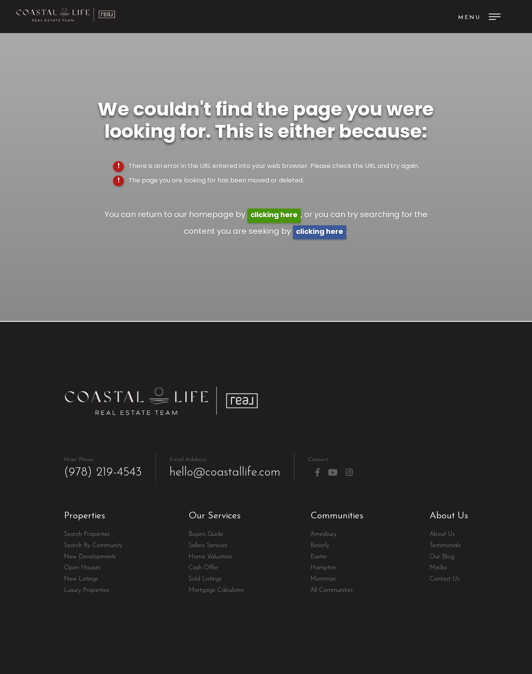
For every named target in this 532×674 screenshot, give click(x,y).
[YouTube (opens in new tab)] (333, 472)
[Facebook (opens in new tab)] (317, 472)
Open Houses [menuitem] (82, 568)
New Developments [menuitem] (90, 557)
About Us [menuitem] (442, 534)
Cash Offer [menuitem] (203, 568)
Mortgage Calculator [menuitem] (216, 590)
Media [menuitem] (438, 568)
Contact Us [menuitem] (445, 579)
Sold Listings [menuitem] (205, 579)
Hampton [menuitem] (323, 568)
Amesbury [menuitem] (323, 534)
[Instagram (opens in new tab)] (349, 472)
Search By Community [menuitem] (93, 545)
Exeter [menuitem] (318, 557)
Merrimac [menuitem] (323, 579)
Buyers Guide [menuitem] (205, 534)
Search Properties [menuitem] (87, 534)
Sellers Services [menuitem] (207, 545)
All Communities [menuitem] (331, 590)
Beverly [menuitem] (319, 545)
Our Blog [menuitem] (442, 557)
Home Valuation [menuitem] (210, 557)
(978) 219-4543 (103, 468)
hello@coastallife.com (224, 468)
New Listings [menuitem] (81, 579)
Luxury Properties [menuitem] (86, 590)
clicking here (274, 215)
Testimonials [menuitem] (445, 545)
